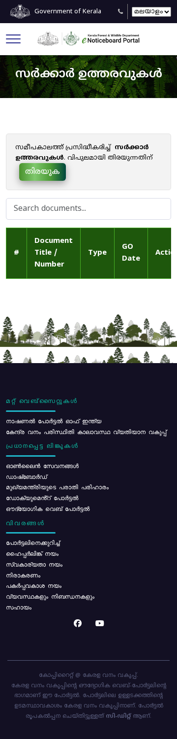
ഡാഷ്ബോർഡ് (26, 476)
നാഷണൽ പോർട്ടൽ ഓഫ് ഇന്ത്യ (53, 421)
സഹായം (18, 607)
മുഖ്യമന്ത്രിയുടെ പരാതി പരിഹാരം (57, 487)
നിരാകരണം (23, 575)
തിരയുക (42, 172)
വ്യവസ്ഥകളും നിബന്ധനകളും (50, 596)
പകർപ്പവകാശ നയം (33, 585)
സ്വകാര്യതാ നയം (34, 564)
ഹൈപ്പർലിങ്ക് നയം (32, 553)
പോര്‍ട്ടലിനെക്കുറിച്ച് (32, 542)
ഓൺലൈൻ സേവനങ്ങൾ (42, 466)
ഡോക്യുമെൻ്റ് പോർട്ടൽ (42, 498)
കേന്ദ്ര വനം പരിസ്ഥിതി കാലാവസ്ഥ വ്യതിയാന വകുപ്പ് (86, 432)
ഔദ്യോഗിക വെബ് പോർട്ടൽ (47, 508)
